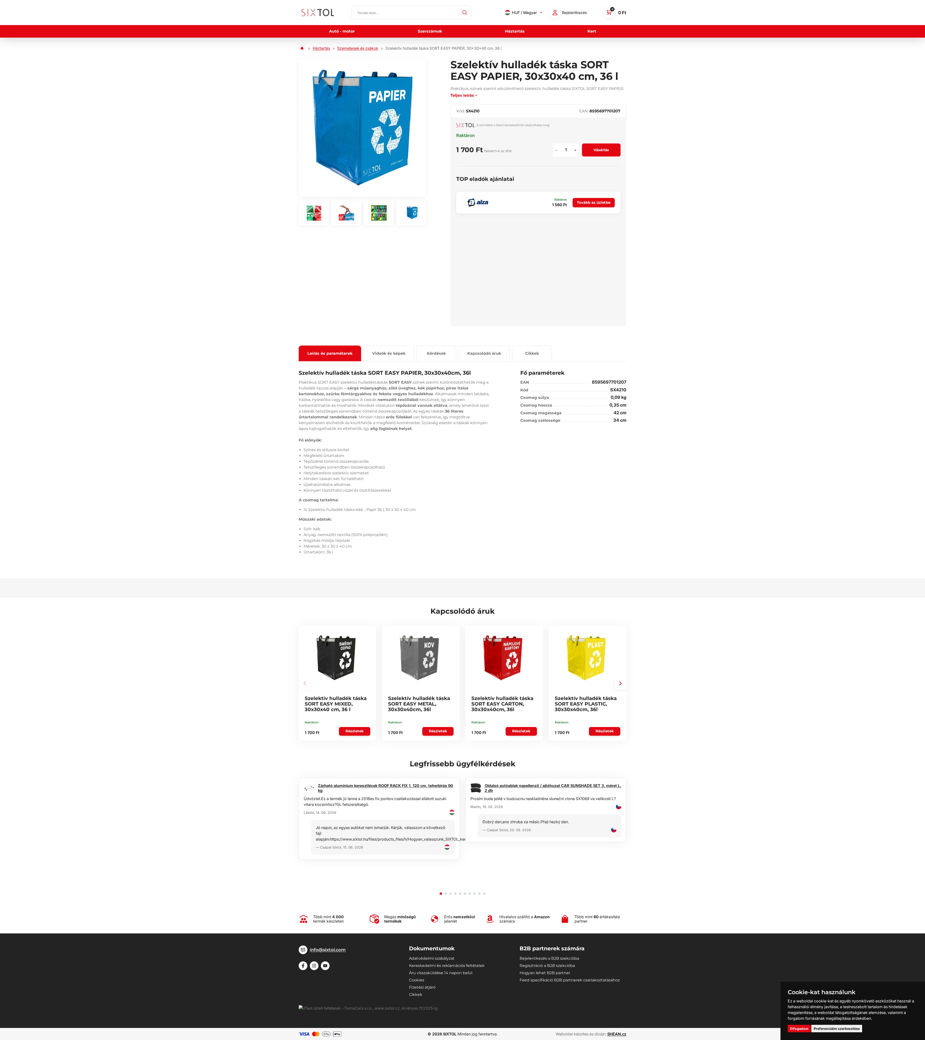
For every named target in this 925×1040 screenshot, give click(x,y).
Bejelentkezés (574, 12)
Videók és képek (388, 353)
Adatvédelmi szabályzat (432, 958)
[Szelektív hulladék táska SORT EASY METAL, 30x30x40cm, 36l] (419, 658)
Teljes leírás (462, 95)
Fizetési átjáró (422, 987)
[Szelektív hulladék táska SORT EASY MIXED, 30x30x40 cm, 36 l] (336, 658)
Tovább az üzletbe (593, 202)
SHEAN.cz (616, 1034)
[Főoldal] (302, 48)
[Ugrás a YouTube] (325, 965)
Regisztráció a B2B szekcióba (547, 965)
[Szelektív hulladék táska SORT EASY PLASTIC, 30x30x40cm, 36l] (586, 658)
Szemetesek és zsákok (357, 48)
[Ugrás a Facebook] (303, 965)
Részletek (354, 731)
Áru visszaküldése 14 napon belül (440, 973)
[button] (620, 683)
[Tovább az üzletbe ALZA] (478, 202)
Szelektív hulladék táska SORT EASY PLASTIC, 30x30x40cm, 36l (586, 703)
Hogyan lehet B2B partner (545, 973)
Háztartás (515, 31)
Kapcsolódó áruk (484, 353)
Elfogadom (799, 1028)
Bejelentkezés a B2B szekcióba (549, 958)
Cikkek (532, 353)
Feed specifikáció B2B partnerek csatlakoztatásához (570, 980)
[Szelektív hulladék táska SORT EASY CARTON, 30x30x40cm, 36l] (502, 658)
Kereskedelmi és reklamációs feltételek (447, 965)
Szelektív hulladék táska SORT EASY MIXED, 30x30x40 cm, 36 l (336, 703)
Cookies (416, 980)
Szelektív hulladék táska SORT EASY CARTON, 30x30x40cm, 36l (502, 703)
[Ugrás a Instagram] (314, 965)
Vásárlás (601, 150)
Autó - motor (342, 31)
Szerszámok (430, 31)
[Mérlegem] (555, 12)
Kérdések (436, 353)
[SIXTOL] (318, 12)
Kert (592, 31)
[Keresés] (464, 12)
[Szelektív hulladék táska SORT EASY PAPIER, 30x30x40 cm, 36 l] (362, 127)
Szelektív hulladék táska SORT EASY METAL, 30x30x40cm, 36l (419, 703)
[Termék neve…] (411, 12)
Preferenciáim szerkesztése (837, 1028)
